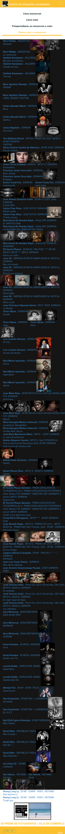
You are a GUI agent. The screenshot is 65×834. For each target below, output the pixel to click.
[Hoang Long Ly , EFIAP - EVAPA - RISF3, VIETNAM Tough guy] (37, 783)
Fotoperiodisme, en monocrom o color (32, 26)
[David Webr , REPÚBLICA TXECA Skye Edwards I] (43, 756)
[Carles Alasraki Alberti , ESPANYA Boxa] (44, 109)
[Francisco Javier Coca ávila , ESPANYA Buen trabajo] (37, 156)
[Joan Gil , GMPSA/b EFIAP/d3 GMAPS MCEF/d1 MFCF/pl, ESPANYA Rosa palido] (22, 279)
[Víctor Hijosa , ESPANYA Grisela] (34, 314)
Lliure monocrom (32, 13)
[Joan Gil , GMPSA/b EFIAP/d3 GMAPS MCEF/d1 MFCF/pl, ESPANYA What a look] (37, 279)
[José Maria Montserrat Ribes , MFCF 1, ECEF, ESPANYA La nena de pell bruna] (55, 425)
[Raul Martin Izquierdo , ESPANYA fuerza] (43, 364)
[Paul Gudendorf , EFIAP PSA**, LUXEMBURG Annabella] (55, 701)
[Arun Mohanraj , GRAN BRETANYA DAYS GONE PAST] (45, 615)
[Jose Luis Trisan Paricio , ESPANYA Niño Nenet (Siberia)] (52, 536)
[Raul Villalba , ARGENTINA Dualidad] (37, 44)
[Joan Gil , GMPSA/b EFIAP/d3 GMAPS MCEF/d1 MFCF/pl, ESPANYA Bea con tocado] (52, 235)
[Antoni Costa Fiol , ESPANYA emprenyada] (50, 173)
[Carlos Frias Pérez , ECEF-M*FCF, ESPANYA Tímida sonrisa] (52, 191)
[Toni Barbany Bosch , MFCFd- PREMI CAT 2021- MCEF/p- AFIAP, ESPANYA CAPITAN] (53, 131)
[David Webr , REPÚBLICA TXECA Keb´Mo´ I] (43, 745)
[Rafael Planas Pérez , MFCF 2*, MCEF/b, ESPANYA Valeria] (7, 480)
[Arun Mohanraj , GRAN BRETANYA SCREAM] (45, 636)
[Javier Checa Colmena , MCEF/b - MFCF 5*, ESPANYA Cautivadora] (22, 156)
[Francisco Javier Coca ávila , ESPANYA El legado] (52, 156)
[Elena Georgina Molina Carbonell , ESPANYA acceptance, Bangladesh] (37, 405)
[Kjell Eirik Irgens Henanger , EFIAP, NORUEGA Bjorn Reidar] (57, 723)
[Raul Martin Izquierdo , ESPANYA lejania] (43, 385)
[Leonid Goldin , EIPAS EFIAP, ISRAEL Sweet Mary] (48, 669)
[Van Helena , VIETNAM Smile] (7, 783)
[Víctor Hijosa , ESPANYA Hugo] (49, 314)
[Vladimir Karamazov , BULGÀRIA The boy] (43, 76)
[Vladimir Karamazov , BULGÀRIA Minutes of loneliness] (43, 55)
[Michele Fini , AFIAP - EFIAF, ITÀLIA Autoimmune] (46, 691)
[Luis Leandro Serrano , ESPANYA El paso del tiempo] (44, 353)
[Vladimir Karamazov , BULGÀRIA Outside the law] (43, 65)
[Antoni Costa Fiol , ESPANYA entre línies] (7, 191)
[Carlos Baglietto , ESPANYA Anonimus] (38, 131)
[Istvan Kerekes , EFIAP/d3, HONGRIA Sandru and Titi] (47, 658)
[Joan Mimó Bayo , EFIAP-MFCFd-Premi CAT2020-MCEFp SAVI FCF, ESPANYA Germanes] (7, 405)
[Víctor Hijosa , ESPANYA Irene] (7, 331)
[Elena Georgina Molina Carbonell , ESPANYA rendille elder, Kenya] (52, 405)
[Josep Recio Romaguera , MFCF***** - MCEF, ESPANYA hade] (52, 480)
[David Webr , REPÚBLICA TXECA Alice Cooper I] (43, 734)
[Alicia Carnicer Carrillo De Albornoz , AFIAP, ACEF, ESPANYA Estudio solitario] (7, 156)
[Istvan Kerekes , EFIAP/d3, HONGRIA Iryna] (47, 647)
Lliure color (32, 19)
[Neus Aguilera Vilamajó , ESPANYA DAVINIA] (45, 87)
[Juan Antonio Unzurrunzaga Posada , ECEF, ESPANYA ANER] (7, 577)
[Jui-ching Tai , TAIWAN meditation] (33, 767)
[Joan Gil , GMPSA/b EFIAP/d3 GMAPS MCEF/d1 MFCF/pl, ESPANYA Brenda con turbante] (7, 279)
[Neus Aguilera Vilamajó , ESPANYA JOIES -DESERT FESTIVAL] (45, 98)
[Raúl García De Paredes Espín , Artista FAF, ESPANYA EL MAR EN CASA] (54, 211)
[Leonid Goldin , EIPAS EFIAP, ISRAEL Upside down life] (48, 680)
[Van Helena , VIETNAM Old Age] (48, 767)
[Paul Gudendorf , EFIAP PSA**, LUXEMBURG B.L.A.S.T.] (55, 712)
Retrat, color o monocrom (32, 32)
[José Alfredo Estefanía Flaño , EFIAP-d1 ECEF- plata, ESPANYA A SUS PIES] (22, 191)
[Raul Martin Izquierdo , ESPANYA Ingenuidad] (43, 374)
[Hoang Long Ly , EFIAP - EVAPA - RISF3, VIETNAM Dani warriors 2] (22, 783)
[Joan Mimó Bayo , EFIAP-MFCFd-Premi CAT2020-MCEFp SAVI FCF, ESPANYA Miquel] (22, 405)
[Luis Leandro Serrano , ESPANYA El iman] (44, 342)
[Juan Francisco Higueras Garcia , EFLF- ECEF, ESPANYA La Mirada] (52, 279)
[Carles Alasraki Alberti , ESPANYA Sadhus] (44, 120)
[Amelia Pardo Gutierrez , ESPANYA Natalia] (45, 463)
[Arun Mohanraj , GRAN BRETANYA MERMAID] (45, 626)
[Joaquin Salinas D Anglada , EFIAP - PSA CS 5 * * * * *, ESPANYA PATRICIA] (37, 536)
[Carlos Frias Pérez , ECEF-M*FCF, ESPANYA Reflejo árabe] (37, 191)
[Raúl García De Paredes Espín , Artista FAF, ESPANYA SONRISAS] (22, 235)
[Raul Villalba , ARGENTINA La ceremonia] (52, 44)
